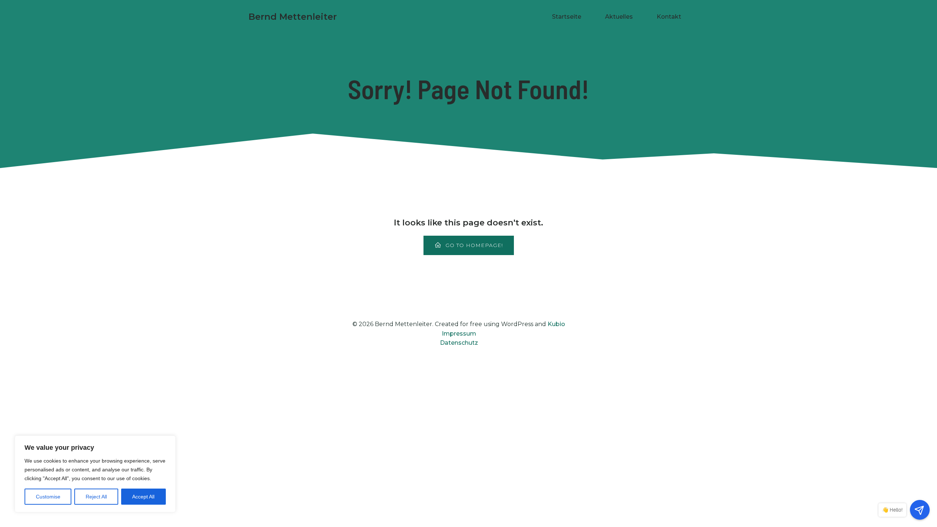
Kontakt (669, 16)
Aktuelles (619, 16)
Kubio (556, 324)
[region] (95, 474)
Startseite (566, 16)
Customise (48, 497)
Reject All (96, 497)
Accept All (143, 497)
